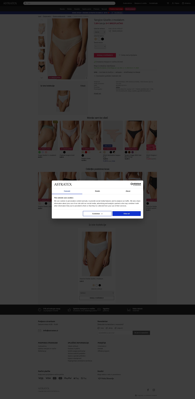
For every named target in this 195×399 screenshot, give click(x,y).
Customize (96, 213)
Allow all (127, 213)
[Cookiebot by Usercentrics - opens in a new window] (132, 184)
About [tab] (128, 191)
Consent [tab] (67, 191)
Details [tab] (97, 191)
